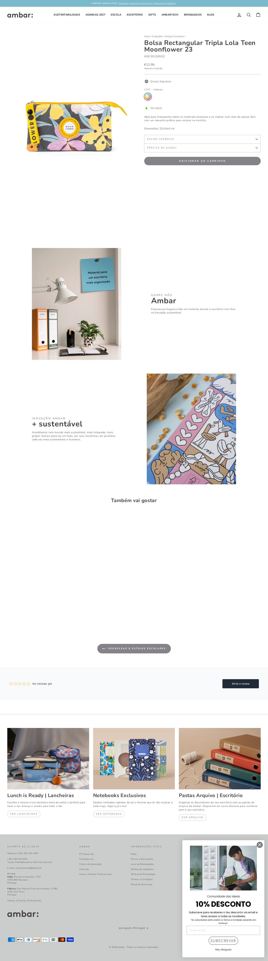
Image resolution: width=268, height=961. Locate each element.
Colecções (157, 36)
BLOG (210, 14)
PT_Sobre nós (86, 854)
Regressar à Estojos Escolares (136, 648)
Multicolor (148, 96)
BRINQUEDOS (193, 14)
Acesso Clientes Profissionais (95, 874)
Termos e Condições (142, 879)
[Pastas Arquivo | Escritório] (220, 758)
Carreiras (84, 869)
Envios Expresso (160, 139)
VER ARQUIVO (193, 817)
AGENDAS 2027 (95, 14)
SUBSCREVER (223, 940)
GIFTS (152, 14)
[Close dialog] (260, 845)
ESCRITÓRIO (135, 14)
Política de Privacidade (143, 874)
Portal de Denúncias (142, 884)
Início (147, 36)
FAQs (134, 854)
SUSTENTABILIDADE (67, 14)
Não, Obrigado (223, 949)
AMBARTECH (170, 14)
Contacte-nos (86, 859)
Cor (153, 89)
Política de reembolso (142, 869)
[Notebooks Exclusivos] (134, 758)
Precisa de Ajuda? (162, 147)
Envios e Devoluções (142, 859)
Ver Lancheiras (24, 813)
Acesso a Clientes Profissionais (24, 900)
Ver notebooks (109, 813)
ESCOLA (116, 14)
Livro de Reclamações (142, 864)
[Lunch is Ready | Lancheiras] (48, 758)
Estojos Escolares (174, 36)
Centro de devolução (90, 864)
